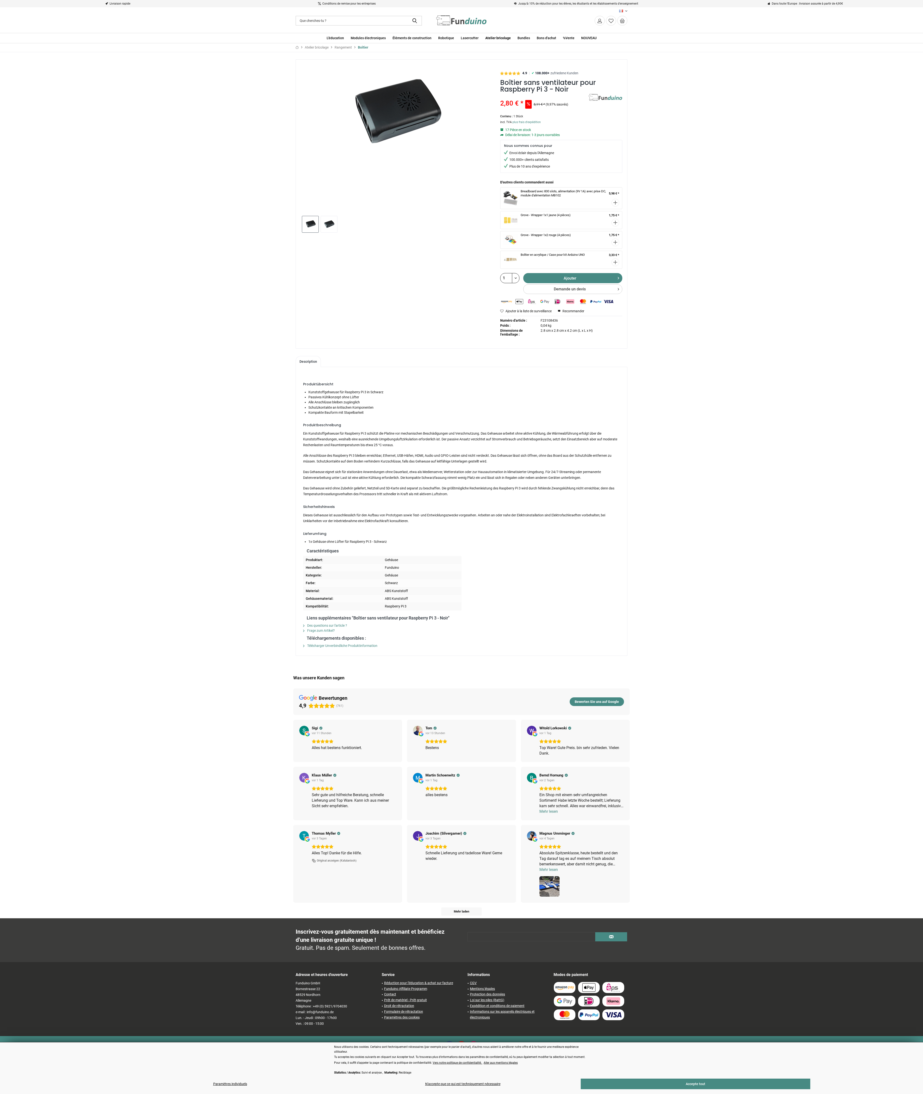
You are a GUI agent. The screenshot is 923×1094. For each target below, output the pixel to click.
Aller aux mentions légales (501, 1062)
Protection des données (487, 994)
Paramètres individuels (230, 1084)
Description (308, 361)
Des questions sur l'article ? (326, 625)
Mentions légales (482, 989)
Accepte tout (695, 1084)
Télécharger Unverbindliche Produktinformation (341, 646)
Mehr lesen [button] (548, 811)
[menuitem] (622, 20)
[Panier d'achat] (622, 20)
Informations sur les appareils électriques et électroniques (502, 1014)
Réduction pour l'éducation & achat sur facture (418, 983)
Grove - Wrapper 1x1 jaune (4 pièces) (546, 215)
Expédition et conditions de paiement (497, 1006)
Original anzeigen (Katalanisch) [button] (336, 860)
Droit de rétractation (399, 1006)
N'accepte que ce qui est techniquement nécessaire (462, 1084)
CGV (473, 983)
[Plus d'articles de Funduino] (605, 102)
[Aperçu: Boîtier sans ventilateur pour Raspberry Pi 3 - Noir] (310, 224)
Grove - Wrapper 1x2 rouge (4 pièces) (546, 235)
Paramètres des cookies (402, 1017)
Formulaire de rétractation (403, 1011)
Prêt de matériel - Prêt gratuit (405, 1000)
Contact (390, 994)
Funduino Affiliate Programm (405, 989)
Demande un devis (570, 289)
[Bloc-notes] (611, 20)
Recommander (573, 311)
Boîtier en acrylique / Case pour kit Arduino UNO (553, 254)
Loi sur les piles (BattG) (487, 1000)
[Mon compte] (600, 20)
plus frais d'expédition (526, 122)
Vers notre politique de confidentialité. (457, 1062)
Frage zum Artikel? (320, 630)
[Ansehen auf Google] (304, 730)
